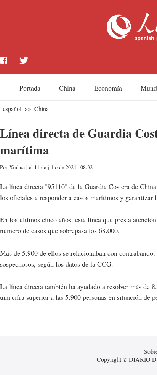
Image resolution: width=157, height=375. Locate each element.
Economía (108, 87)
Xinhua (17, 167)
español (12, 109)
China (67, 87)
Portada (29, 87)
